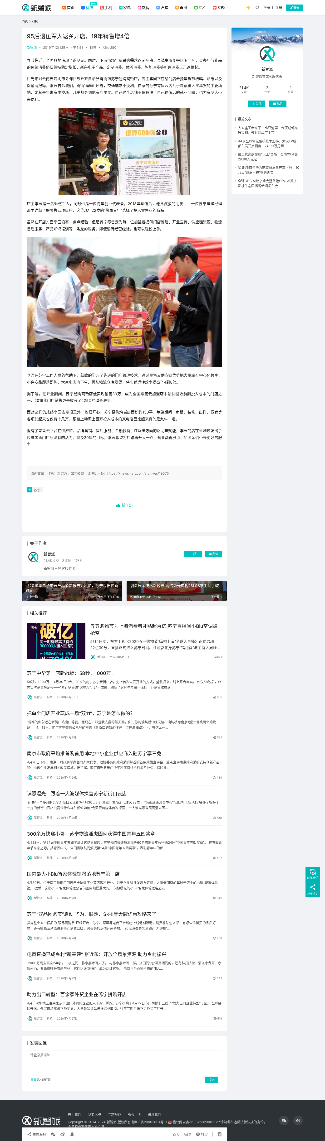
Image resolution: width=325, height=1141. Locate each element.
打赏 (201, 1133)
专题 (221, 7)
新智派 (32, 47)
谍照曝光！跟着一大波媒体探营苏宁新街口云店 (77, 794)
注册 (279, 7)
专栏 (202, 7)
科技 (89, 7)
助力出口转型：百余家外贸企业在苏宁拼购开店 (77, 994)
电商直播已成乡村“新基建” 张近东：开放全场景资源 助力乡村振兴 (96, 954)
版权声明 (134, 1114)
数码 (146, 7)
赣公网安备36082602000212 (195, 1122)
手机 (108, 7)
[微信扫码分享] (53, 1134)
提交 (211, 1080)
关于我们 (74, 1114)
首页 (70, 7)
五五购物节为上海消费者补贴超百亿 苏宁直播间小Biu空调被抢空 (153, 629)
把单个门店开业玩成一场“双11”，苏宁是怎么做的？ (81, 713)
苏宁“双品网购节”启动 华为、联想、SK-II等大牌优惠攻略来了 (91, 914)
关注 (195, 554)
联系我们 (154, 1114)
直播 (183, 7)
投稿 (296, 7)
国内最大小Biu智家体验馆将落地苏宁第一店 (73, 874)
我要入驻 (94, 1114)
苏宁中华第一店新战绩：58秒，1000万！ (71, 673)
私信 (215, 554)
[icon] (284, 1120)
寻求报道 (114, 1114)
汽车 (164, 7)
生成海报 (39, 1134)
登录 (267, 7)
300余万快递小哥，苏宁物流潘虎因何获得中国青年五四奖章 (91, 834)
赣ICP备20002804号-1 (149, 1122)
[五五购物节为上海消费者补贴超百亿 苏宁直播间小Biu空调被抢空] (56, 641)
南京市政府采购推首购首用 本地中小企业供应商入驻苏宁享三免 (94, 753)
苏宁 (37, 490)
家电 (127, 7)
